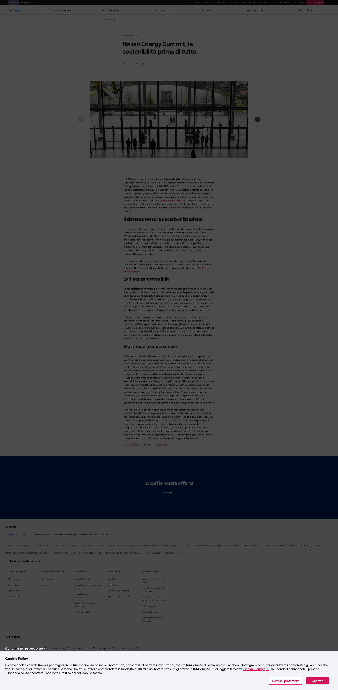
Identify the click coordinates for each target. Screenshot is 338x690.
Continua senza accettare (24, 648)
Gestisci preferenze (285, 681)
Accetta (317, 681)
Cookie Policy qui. (256, 669)
